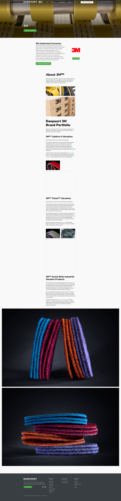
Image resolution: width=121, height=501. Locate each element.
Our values (76, 481)
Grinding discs (51, 485)
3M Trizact (64, 222)
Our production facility (77, 484)
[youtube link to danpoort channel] (45, 487)
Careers (75, 485)
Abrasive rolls (51, 490)
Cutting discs (51, 484)
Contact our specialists (87, 2)
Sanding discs (51, 482)
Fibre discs (50, 487)
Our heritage (76, 482)
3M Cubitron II (71, 152)
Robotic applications (65, 482)
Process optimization (65, 481)
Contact (75, 487)
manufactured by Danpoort (63, 299)
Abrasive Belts (51, 481)
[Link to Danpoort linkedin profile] (43, 487)
